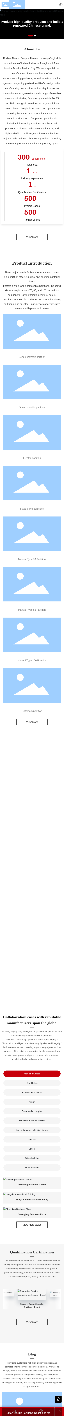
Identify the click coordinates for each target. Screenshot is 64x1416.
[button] (30, 35)
